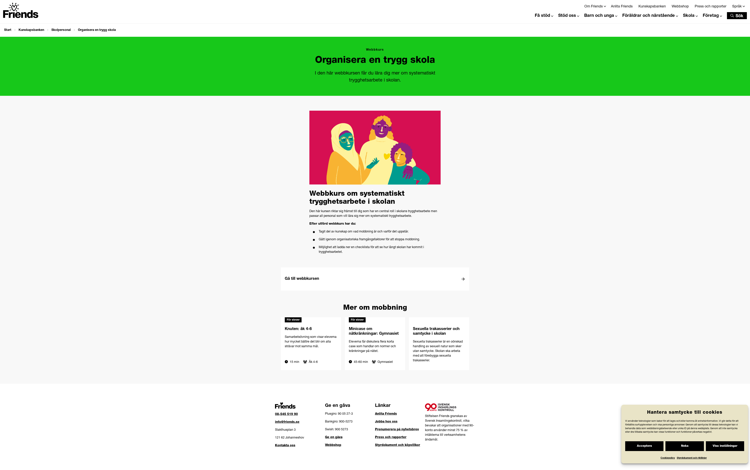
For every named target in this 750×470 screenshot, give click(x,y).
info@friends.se (287, 422)
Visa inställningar (725, 446)
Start (7, 30)
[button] (737, 15)
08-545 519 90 (286, 414)
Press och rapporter (710, 6)
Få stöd (542, 16)
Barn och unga (599, 16)
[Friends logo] (20, 10)
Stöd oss (567, 16)
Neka (684, 446)
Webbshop (680, 6)
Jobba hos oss (386, 421)
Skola (689, 16)
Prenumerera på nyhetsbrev (397, 429)
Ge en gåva (333, 437)
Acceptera (644, 446)
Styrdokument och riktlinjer (692, 458)
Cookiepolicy (668, 458)
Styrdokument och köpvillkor (397, 445)
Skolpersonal (61, 30)
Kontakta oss (285, 445)
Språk (737, 6)
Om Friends (593, 6)
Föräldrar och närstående (648, 16)
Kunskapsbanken (652, 6)
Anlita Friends (622, 6)
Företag (711, 16)
